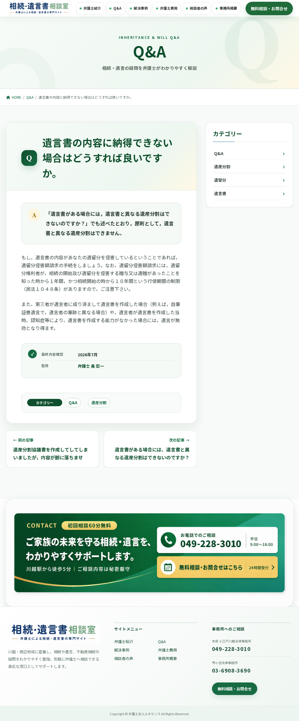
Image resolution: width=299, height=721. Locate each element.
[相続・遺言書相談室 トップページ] (39, 8)
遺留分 (220, 180)
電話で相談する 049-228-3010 (218, 538)
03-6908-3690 (231, 670)
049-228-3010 (231, 648)
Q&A (117, 8)
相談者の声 (198, 8)
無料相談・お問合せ (269, 8)
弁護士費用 (169, 8)
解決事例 (141, 8)
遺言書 (220, 193)
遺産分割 (99, 402)
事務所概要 (228, 8)
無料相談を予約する (80, 553)
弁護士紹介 (92, 8)
